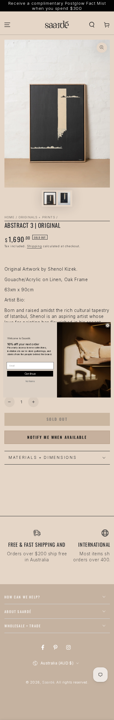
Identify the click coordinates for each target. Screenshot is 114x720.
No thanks (30, 381)
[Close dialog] (108, 325)
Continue (30, 373)
